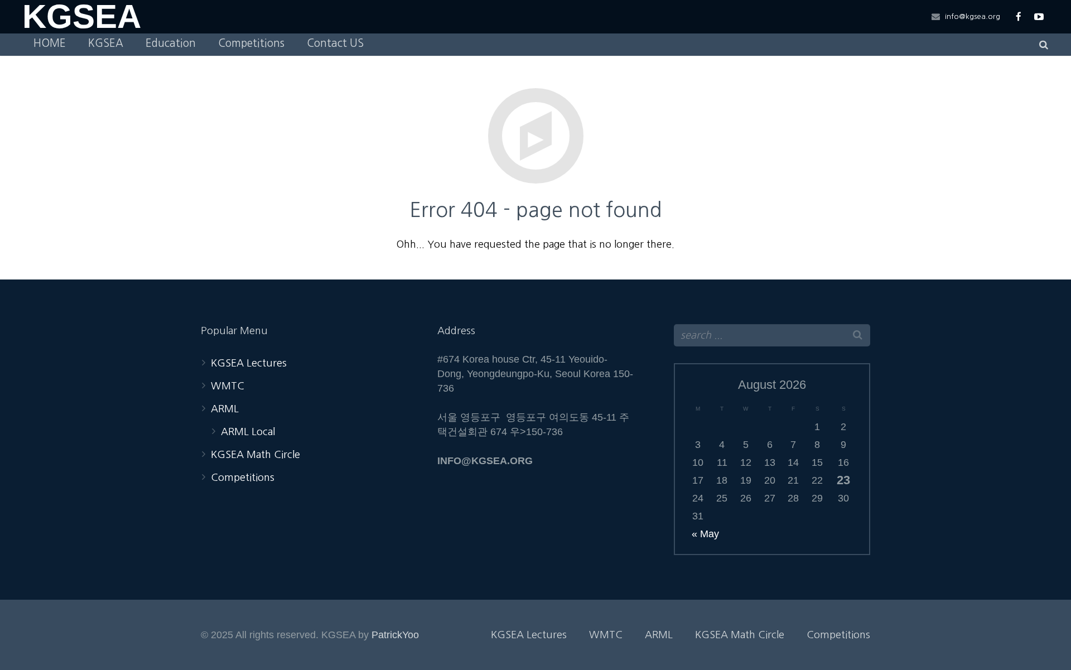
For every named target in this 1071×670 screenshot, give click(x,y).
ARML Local (248, 432)
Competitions (242, 478)
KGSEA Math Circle (255, 455)
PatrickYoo (395, 634)
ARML (225, 409)
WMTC (227, 386)
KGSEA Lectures (249, 363)
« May (705, 533)
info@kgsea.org (972, 16)
